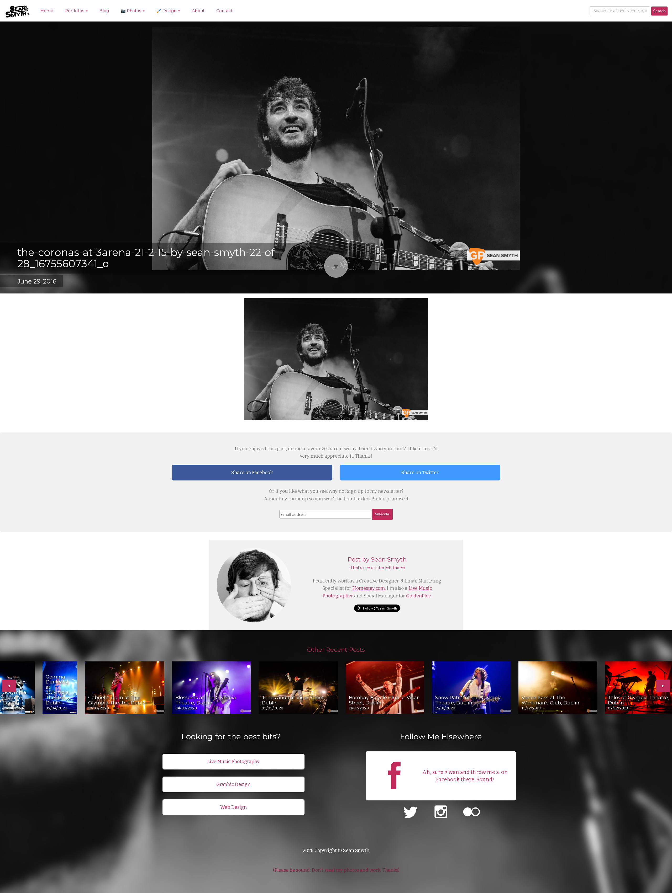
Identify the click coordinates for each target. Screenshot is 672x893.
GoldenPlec (418, 596)
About (198, 10)
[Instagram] (441, 812)
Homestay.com (368, 588)
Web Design (233, 807)
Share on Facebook (252, 472)
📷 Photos (131, 10)
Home (46, 10)
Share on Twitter (420, 472)
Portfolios (75, 10)
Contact (224, 10)
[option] (17, 687)
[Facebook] (394, 793)
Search (659, 11)
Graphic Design (233, 784)
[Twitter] (410, 812)
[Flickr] (471, 812)
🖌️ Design (166, 10)
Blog (104, 10)
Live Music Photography (233, 761)
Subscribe (382, 514)
